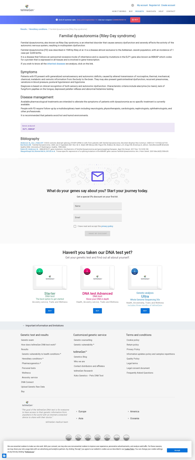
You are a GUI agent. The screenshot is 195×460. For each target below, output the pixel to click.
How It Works (119, 11)
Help (161, 11)
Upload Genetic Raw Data (33, 387)
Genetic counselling (83, 340)
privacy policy (107, 226)
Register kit (154, 5)
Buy (131, 11)
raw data (151, 11)
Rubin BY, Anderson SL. (30, 149)
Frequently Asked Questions (140, 373)
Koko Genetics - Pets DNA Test (88, 375)
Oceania (134, 418)
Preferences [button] (29, 452)
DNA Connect (27, 382)
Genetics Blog (80, 357)
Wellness (26, 373)
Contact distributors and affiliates (89, 366)
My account (142, 5)
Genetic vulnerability (83, 344)
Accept (177, 450)
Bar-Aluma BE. (26, 145)
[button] (133, 5)
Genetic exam (27, 340)
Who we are (79, 361)
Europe (82, 411)
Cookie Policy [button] (129, 449)
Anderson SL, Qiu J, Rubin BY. (32, 143)
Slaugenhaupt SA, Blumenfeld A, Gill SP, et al (38, 151)
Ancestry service (30, 377)
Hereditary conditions (38, 29)
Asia (81, 418)
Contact (170, 11)
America (134, 411)
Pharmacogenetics (31, 363)
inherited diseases (56, 63)
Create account (168, 5)
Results (139, 11)
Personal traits (29, 368)
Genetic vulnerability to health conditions (41, 354)
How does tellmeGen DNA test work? (38, 344)
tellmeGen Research (83, 371)
